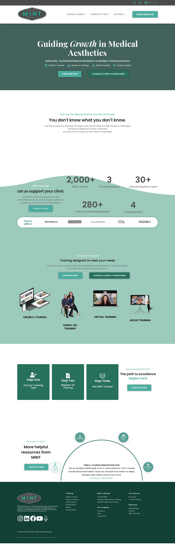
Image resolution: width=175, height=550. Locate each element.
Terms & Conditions (49, 537)
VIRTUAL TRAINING (105, 317)
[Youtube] (39, 518)
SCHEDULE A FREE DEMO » (102, 478)
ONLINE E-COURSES (75, 14)
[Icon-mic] (46, 518)
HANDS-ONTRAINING (70, 326)
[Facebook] (33, 518)
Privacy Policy (21, 537)
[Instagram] (20, 518)
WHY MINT (118, 14)
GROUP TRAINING (140, 320)
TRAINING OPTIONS (99, 14)
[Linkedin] (27, 518)
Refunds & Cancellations (34, 537)
